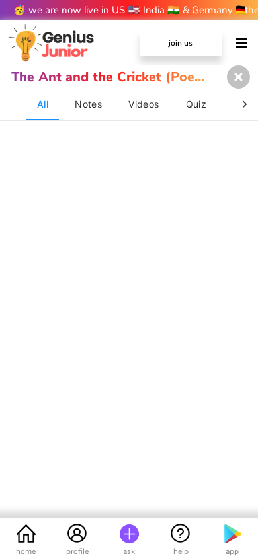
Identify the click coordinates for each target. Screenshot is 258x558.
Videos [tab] (143, 104)
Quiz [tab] (196, 104)
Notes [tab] (88, 104)
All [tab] (42, 104)
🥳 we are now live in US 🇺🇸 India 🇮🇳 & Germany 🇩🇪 (129, 10)
